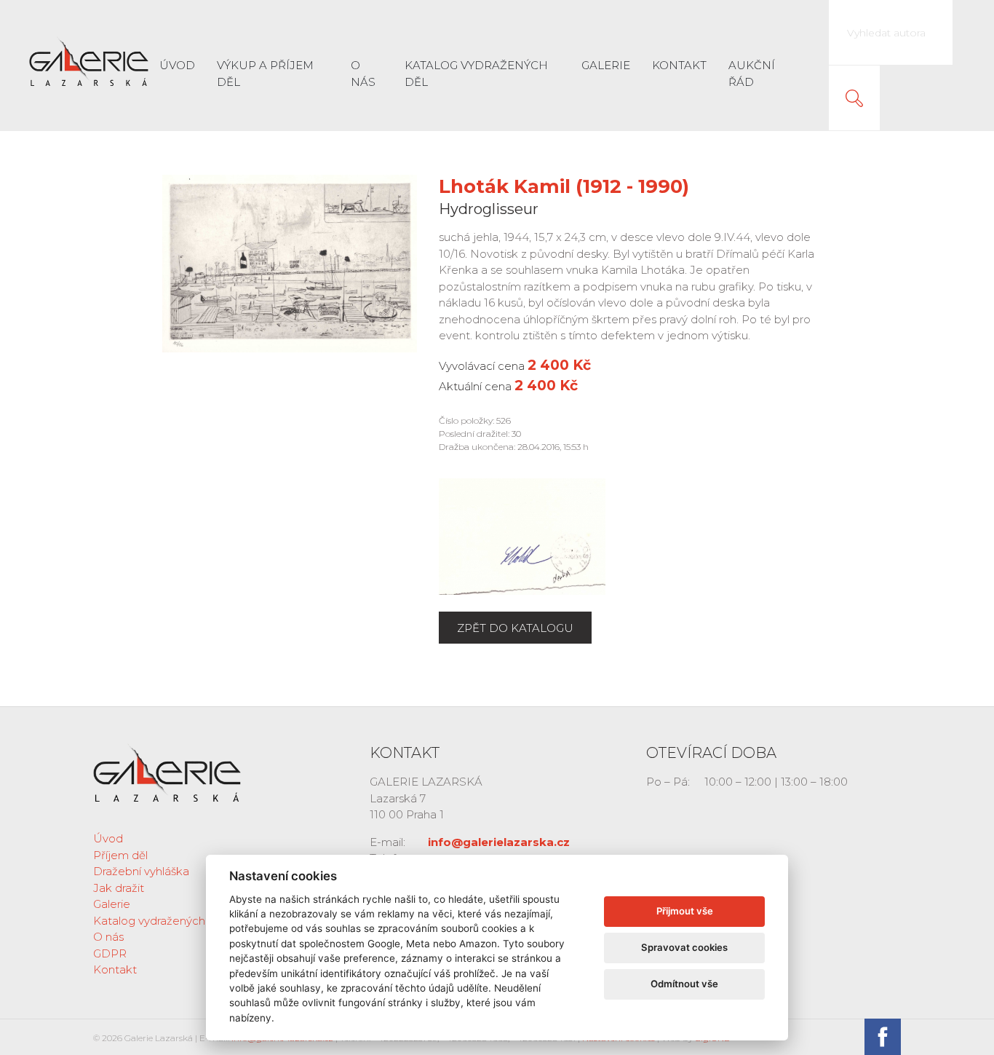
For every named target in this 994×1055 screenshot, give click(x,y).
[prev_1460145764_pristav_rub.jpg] (522, 535)
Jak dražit (118, 888)
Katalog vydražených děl (476, 73)
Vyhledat (854, 98)
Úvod (177, 65)
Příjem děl (120, 855)
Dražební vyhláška (141, 871)
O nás (363, 73)
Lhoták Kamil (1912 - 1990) (564, 186)
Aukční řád (751, 73)
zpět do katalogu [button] (515, 628)
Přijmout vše (684, 911)
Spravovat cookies (684, 947)
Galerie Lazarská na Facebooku (882, 1037)
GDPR (110, 953)
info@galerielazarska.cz (499, 842)
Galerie (605, 65)
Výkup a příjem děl (265, 73)
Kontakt (679, 65)
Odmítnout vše (684, 983)
